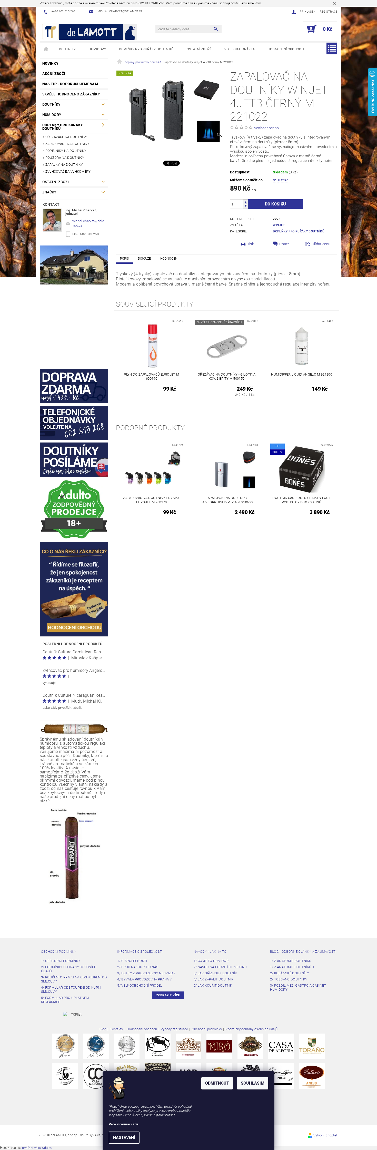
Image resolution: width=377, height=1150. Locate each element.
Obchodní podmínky (58, 952)
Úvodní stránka (46, 49)
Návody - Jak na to (210, 952)
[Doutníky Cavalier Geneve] (158, 1046)
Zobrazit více (168, 995)
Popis (124, 258)
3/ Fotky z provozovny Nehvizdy (146, 973)
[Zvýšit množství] (245, 201)
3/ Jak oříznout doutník (215, 973)
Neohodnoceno (266, 128)
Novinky (50, 63)
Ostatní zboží (199, 49)
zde (135, 1124)
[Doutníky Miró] (219, 1046)
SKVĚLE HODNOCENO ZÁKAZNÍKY (71, 94)
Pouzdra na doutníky (64, 158)
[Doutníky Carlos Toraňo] (312, 1046)
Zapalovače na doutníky (67, 144)
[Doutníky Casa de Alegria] (281, 1046)
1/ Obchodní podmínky (60, 961)
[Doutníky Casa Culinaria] (96, 1076)
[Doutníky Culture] (65, 1076)
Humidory (97, 49)
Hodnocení (169, 258)
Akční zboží (53, 74)
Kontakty (116, 1029)
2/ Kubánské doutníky (289, 973)
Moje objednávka (239, 49)
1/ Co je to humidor (211, 961)
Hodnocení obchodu (286, 49)
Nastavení (124, 1137)
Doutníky (67, 49)
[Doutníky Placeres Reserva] (250, 1046)
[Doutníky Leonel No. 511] (96, 1046)
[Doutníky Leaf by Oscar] (188, 1046)
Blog (103, 1029)
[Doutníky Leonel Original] (127, 1046)
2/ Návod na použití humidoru (220, 967)
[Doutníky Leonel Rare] (65, 1046)
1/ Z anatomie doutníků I (291, 961)
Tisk (250, 244)
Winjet (279, 225)
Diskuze (144, 258)
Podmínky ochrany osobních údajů (251, 1029)
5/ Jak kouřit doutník (213, 985)
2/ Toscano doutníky (288, 979)
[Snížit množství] (245, 206)
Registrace (328, 11)
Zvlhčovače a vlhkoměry (68, 171)
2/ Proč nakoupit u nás (137, 967)
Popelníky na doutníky (65, 151)
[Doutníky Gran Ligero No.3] (281, 1076)
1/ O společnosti (132, 961)
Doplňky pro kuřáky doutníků (146, 49)
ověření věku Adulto (37, 1148)
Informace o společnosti (140, 952)
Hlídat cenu (321, 244)
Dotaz (284, 244)
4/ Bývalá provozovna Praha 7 (144, 979)
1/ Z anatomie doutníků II (292, 967)
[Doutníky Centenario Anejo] (312, 1076)
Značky (49, 192)
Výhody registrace (174, 1029)
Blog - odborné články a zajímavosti (303, 952)
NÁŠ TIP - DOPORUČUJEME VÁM (70, 84)
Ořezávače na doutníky (66, 137)
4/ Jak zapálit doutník (213, 979)
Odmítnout (217, 1083)
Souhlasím (252, 1083)
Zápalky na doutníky (64, 164)
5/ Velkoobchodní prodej (139, 985)
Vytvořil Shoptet (325, 1135)
